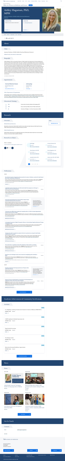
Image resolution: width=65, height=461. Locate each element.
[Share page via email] (11, 38)
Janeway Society (14, 96)
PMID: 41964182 (13, 226)
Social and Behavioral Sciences (11, 97)
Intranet (4, 455)
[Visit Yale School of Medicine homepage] (10, 439)
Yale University (17, 456)
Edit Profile (5, 433)
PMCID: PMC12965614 (40, 214)
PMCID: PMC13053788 (15, 205)
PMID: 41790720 (34, 214)
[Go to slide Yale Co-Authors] (7, 147)
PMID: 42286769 (21, 181)
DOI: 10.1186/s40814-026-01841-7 (27, 181)
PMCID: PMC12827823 (33, 257)
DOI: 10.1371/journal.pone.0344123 (9, 215)
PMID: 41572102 (28, 257)
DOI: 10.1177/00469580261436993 (27, 226)
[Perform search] (61, 1)
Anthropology (6, 94)
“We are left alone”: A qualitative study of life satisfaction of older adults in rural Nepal (20, 244)
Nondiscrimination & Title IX (42, 455)
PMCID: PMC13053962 (34, 237)
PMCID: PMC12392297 (11, 284)
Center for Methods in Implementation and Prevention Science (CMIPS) (22, 94)
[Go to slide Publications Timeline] (8, 147)
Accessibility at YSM (29, 455)
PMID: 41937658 (28, 237)
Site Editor (16, 455)
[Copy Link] (60, 43)
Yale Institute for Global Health (22, 97)
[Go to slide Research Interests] (5, 148)
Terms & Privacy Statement (7, 456)
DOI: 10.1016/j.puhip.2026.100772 (23, 205)
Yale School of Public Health (33, 97)
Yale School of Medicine (6, 3)
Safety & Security (52, 455)
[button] (51, 20)
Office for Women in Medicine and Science (15, 5)
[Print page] (12, 38)
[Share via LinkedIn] (8, 38)
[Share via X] (5, 38)
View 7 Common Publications (34, 146)
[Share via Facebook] (6, 38)
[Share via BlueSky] (9, 38)
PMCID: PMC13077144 (19, 226)
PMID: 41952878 (9, 205)
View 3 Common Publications (52, 146)
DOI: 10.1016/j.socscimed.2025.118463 (20, 284)
